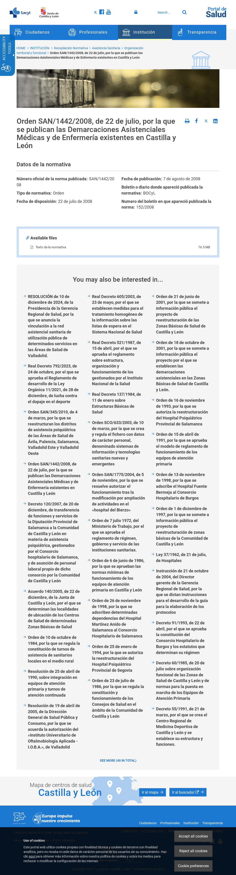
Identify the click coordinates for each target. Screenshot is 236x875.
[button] (152, 792)
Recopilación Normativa (71, 48)
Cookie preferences (193, 866)
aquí (32, 856)
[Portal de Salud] (216, 12)
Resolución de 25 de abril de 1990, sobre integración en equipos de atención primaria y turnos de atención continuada (54, 683)
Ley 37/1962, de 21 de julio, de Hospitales (181, 557)
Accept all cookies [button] (193, 836)
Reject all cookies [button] (193, 851)
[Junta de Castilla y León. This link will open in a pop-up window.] (49, 12)
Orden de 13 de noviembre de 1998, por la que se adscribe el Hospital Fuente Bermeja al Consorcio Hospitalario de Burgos (181, 486)
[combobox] (167, 12)
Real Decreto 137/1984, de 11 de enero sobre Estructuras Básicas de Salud (116, 403)
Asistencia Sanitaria (106, 48)
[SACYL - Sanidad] (20, 12)
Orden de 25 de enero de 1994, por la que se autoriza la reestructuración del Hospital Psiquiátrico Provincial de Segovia (117, 658)
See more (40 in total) (118, 760)
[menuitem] (37, 32)
